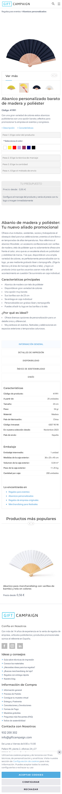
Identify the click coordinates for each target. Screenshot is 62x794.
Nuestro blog (9, 679)
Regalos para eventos (11, 11)
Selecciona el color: (13, 141)
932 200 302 (9, 732)
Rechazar (31, 789)
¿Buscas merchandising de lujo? (18, 671)
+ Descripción (8, 128)
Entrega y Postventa (13, 701)
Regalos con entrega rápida (16, 675)
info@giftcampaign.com (17, 737)
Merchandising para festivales (23, 504)
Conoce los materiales (14, 663)
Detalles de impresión (31, 352)
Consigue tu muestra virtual (16, 697)
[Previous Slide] (52, 75)
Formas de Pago (11, 709)
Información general (13, 690)
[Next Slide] (55, 75)
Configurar (31, 782)
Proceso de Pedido (12, 694)
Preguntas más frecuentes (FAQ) (18, 716)
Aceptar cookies (31, 774)
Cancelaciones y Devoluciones (17, 705)
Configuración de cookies (26, 761)
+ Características (25, 128)
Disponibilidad (31, 360)
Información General (31, 344)
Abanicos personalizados (34, 11)
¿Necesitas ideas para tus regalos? (19, 667)
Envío (31, 377)
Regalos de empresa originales (23, 500)
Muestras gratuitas (12, 713)
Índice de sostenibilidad (31, 369)
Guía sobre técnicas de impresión (19, 660)
